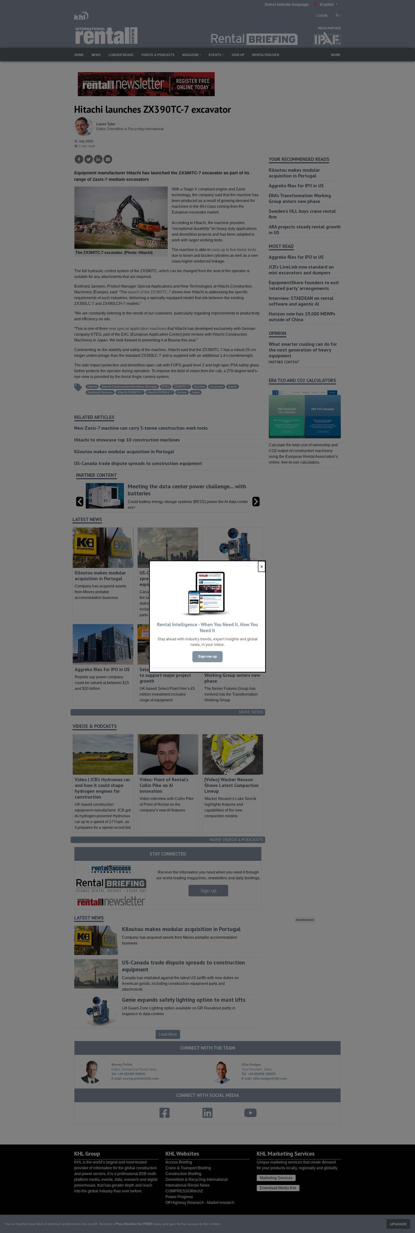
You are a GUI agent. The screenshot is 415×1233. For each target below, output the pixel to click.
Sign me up (207, 656)
